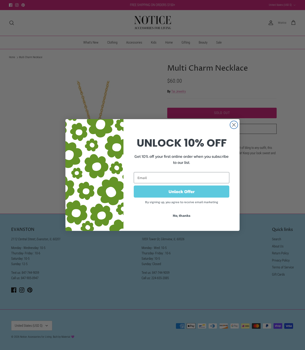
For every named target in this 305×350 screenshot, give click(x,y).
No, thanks (181, 215)
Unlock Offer (182, 191)
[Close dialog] (234, 125)
